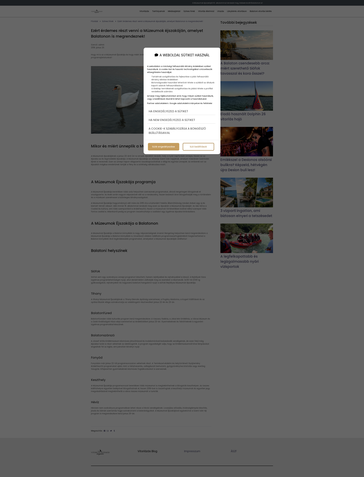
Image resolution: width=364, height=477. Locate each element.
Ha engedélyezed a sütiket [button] (168, 111)
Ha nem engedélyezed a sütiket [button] (172, 120)
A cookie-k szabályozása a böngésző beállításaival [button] (177, 131)
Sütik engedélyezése (163, 146)
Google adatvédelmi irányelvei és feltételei (190, 103)
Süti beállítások (198, 146)
